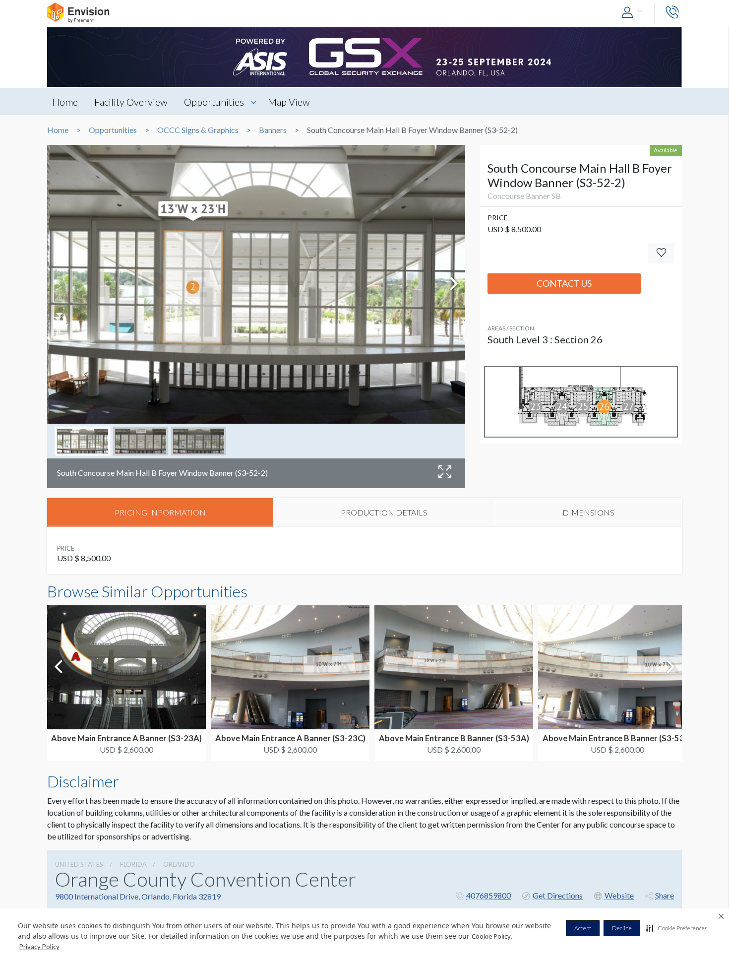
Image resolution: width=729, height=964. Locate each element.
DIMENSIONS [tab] (588, 512)
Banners (273, 130)
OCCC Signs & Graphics (198, 130)
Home (65, 102)
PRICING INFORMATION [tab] (160, 512)
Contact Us (564, 283)
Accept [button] (582, 928)
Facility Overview (131, 102)
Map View (289, 102)
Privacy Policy (39, 947)
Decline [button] (622, 928)
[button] (676, 928)
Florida (133, 864)
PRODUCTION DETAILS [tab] (384, 512)
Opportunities (214, 102)
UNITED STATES (79, 864)
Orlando (179, 864)
